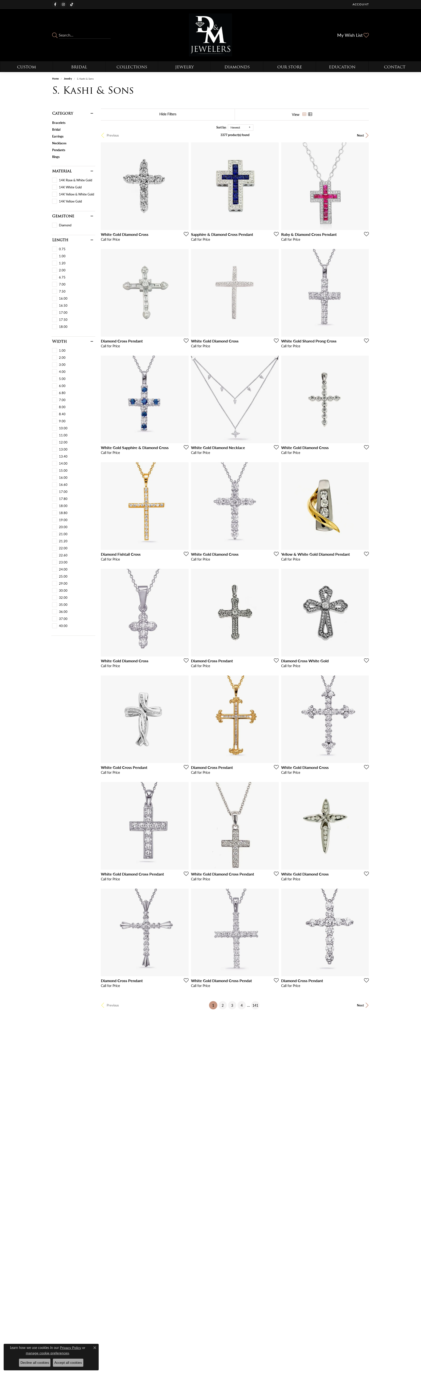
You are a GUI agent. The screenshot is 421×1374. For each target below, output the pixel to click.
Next (360, 135)
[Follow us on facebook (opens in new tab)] (55, 4)
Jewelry (184, 67)
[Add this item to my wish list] (185, 234)
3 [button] (232, 1005)
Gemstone (63, 216)
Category (62, 113)
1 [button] (214, 1005)
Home (55, 78)
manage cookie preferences (47, 1353)
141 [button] (255, 1005)
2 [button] (223, 1005)
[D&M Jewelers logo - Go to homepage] (210, 35)
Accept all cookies (68, 1363)
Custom (26, 67)
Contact (394, 67)
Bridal (79, 67)
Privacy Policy (70, 1348)
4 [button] (242, 1005)
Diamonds (237, 67)
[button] (360, 4)
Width (59, 341)
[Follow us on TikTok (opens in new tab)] (72, 4)
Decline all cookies (34, 1363)
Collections (131, 67)
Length (60, 240)
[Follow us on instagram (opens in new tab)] (63, 4)
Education (342, 67)
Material (62, 171)
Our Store (289, 67)
